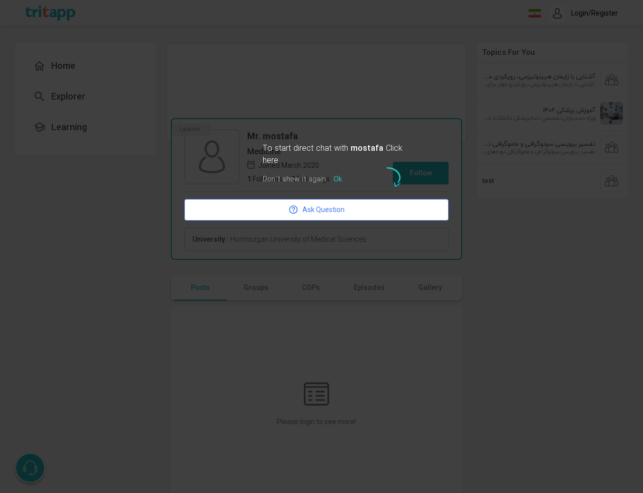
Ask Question (323, 210)
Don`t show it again (294, 179)
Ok (338, 179)
